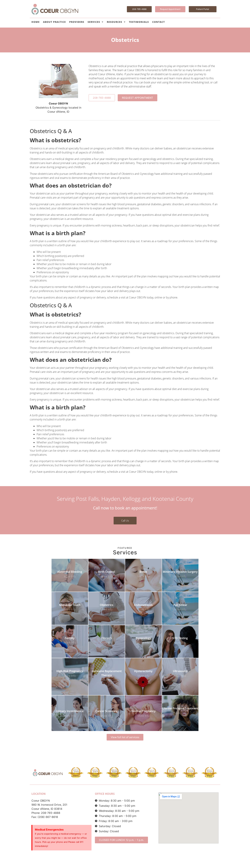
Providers (76, 21)
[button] (121, 840)
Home (35, 21)
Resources (114, 21)
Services (94, 21)
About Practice (54, 21)
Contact (158, 21)
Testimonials (139, 21)
